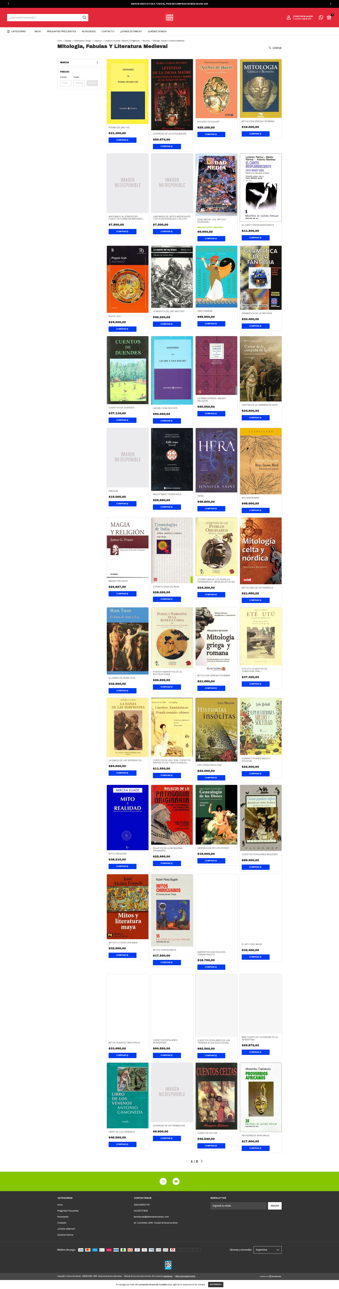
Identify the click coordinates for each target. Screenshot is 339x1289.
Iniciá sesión (306, 16)
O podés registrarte (302, 19)
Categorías (18, 31)
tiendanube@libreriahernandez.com (151, 1217)
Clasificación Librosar (82, 41)
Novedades (89, 31)
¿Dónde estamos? (131, 31)
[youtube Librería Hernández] (176, 1181)
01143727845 (141, 1211)
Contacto (108, 31)
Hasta (76, 77)
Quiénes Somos (157, 31)
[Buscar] (84, 17)
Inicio (38, 31)
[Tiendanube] (271, 1277)
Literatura (98, 41)
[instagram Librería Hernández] (163, 1181)
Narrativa (146, 41)
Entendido (216, 1284)
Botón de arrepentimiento (185, 1276)
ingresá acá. (168, 1276)
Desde (63, 77)
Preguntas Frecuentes (61, 31)
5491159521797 (142, 1205)
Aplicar (92, 83)
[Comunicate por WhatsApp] (321, 18)
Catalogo (68, 41)
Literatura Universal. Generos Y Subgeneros (122, 41)
